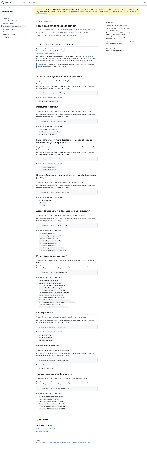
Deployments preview (47, 107)
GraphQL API (7, 11)
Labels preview (43, 312)
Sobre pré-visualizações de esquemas (55, 44)
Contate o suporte (43, 431)
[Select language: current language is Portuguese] (144, 2)
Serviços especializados (79, 442)
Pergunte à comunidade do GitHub (47, 429)
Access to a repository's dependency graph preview (62, 211)
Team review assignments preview (53, 374)
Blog (88, 442)
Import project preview (47, 345)
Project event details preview (50, 256)
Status (64, 442)
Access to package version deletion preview (58, 76)
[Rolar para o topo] (143, 445)
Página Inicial (7, 8)
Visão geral (48, 21)
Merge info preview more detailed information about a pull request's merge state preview (64, 141)
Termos (51, 442)
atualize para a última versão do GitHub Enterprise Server (83, 11)
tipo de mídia (88, 56)
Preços (69, 442)
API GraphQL (40, 21)
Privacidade (57, 442)
